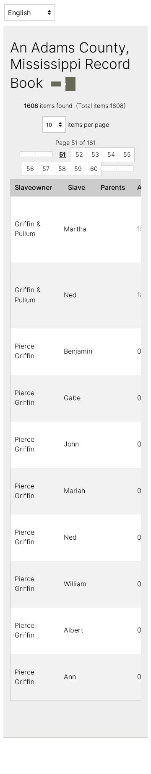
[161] (125, 168)
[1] (28, 154)
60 (94, 168)
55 (127, 154)
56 (30, 168)
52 (79, 154)
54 (111, 154)
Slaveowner (35, 187)
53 (95, 154)
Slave (78, 187)
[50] (44, 154)
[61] (109, 168)
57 (45, 168)
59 (78, 168)
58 (62, 168)
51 (62, 154)
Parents (115, 187)
